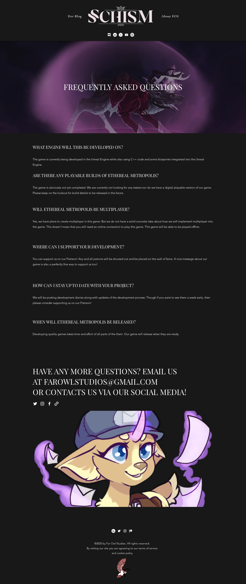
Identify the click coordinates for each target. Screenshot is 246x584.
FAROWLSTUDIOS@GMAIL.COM (101, 381)
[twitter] (121, 35)
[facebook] (49, 403)
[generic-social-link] (56, 403)
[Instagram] (132, 35)
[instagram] (126, 35)
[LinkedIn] (115, 35)
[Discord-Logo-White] (109, 35)
